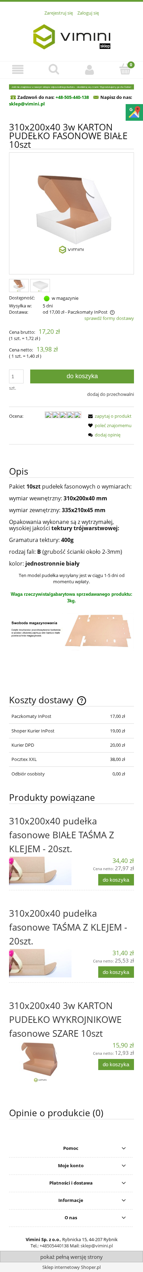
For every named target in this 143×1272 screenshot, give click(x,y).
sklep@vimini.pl (97, 1246)
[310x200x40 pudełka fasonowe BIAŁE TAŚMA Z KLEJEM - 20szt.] (40, 871)
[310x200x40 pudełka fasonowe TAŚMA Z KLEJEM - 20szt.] (40, 963)
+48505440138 (54, 1246)
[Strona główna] (71, 34)
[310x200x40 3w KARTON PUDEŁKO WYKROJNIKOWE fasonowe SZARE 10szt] (40, 1062)
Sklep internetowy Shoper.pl (71, 1267)
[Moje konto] (89, 69)
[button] (18, 69)
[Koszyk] (125, 69)
